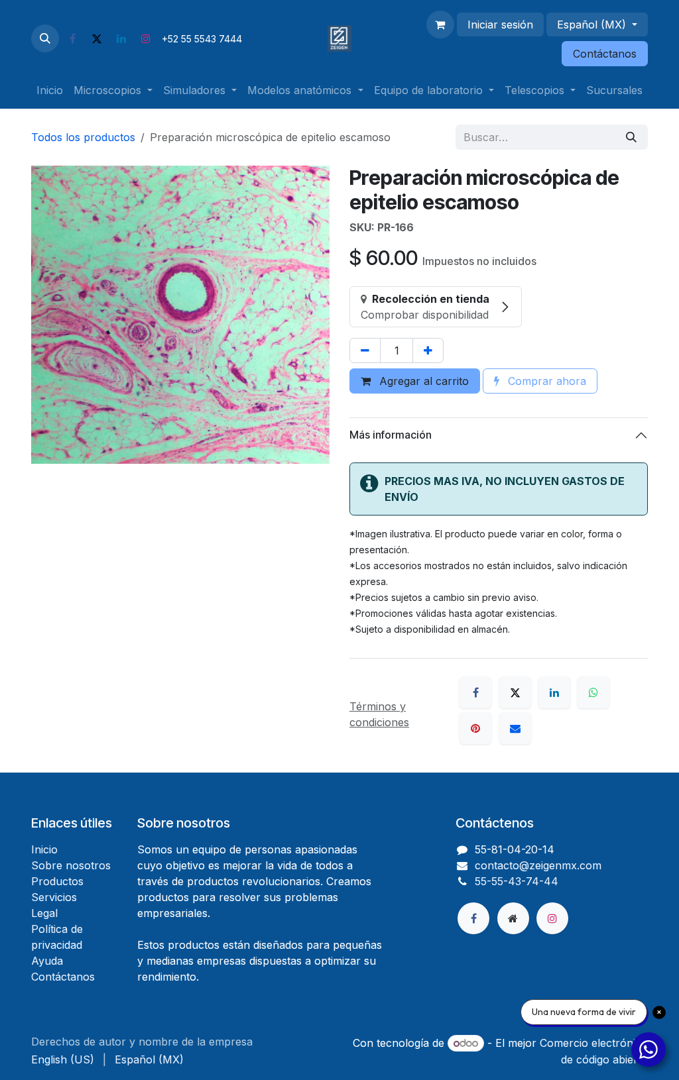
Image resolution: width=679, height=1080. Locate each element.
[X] (96, 38)
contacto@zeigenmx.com (538, 865)
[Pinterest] (475, 728)
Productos (57, 881)
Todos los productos (83, 137)
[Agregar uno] (428, 350)
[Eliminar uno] (365, 350)
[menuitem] (49, 90)
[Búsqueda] (631, 137)
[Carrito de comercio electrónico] (440, 24)
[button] (45, 38)
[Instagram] (145, 38)
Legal (44, 913)
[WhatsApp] (593, 692)
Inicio (44, 849)
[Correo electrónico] (515, 728)
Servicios (54, 897)
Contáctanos (605, 53)
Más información (390, 434)
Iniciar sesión (500, 24)
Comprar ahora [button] (545, 381)
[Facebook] (72, 38)
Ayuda (47, 960)
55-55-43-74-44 (516, 881)
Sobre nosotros (71, 865)
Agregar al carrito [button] (422, 381)
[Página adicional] (513, 918)
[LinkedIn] (121, 38)
